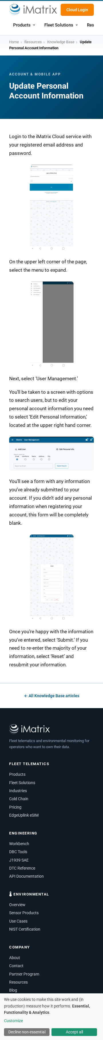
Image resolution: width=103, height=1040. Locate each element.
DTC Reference (22, 868)
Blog (13, 990)
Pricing (15, 807)
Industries (18, 790)
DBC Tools (18, 851)
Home (14, 42)
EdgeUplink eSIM (24, 815)
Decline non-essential (26, 1032)
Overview (17, 904)
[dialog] (51, 1016)
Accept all (74, 1032)
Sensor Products (24, 912)
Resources (33, 42)
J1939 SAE (19, 860)
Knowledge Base (60, 42)
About (14, 957)
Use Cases (18, 921)
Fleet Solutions (58, 25)
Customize (13, 1020)
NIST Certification (24, 929)
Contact (16, 965)
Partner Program (24, 974)
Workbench (19, 843)
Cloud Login (77, 9)
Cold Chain (18, 798)
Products (22, 25)
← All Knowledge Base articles (51, 695)
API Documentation (26, 876)
